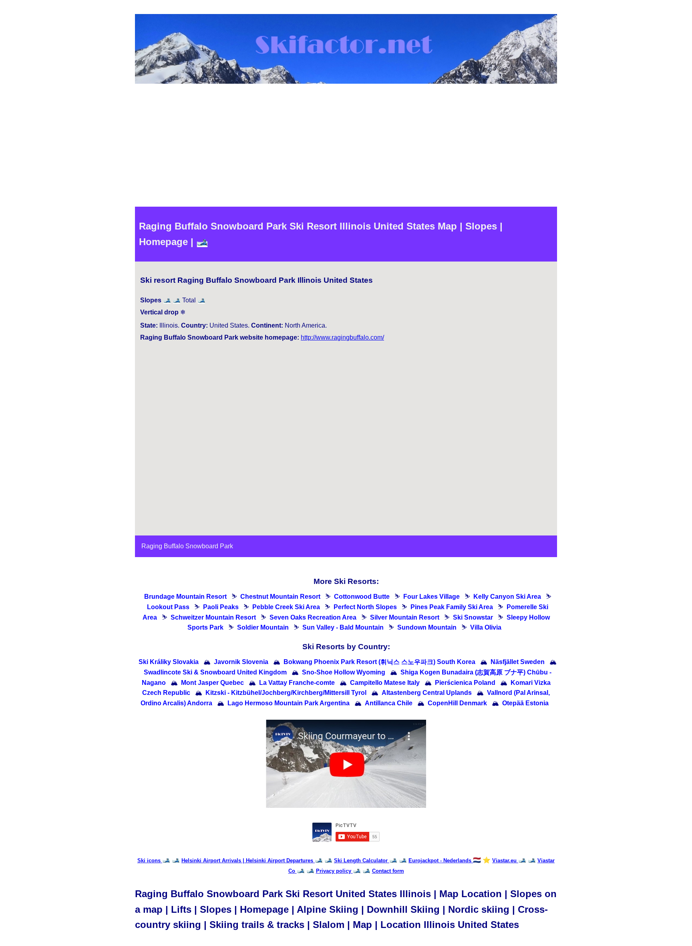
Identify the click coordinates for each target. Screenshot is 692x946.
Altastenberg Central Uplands (427, 692)
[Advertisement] (346, 147)
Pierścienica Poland (465, 682)
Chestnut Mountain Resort (280, 596)
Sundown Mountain (427, 627)
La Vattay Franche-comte (297, 682)
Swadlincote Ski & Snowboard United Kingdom (215, 672)
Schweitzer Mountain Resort (213, 617)
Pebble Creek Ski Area (286, 607)
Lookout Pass (168, 607)
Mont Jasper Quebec (212, 682)
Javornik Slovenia (241, 661)
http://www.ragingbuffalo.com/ (342, 337)
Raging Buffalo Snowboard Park (187, 546)
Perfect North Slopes (365, 607)
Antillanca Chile (388, 703)
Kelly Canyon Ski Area (507, 596)
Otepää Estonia (525, 703)
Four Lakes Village (431, 596)
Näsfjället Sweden (518, 661)
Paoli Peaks (221, 607)
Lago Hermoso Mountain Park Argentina (288, 703)
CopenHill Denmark (457, 703)
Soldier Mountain (263, 627)
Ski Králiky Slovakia (169, 661)
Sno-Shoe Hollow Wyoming (343, 672)
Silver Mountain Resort (404, 617)
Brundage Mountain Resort (185, 596)
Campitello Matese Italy (385, 682)
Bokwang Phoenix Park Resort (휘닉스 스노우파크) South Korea (379, 661)
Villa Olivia (485, 627)
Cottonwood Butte (362, 596)
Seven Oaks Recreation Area (313, 617)
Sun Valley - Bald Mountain (343, 627)
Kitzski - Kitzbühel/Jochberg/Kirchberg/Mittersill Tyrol (285, 692)
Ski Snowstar (473, 617)
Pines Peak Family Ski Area (451, 607)
